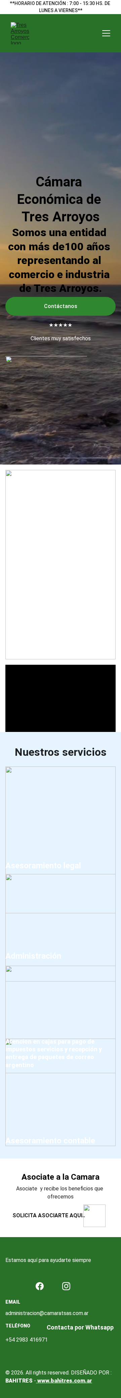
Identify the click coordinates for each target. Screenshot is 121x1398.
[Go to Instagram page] (66, 1286)
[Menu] (106, 33)
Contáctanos (60, 306)
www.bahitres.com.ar (64, 1381)
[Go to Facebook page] (40, 1286)
